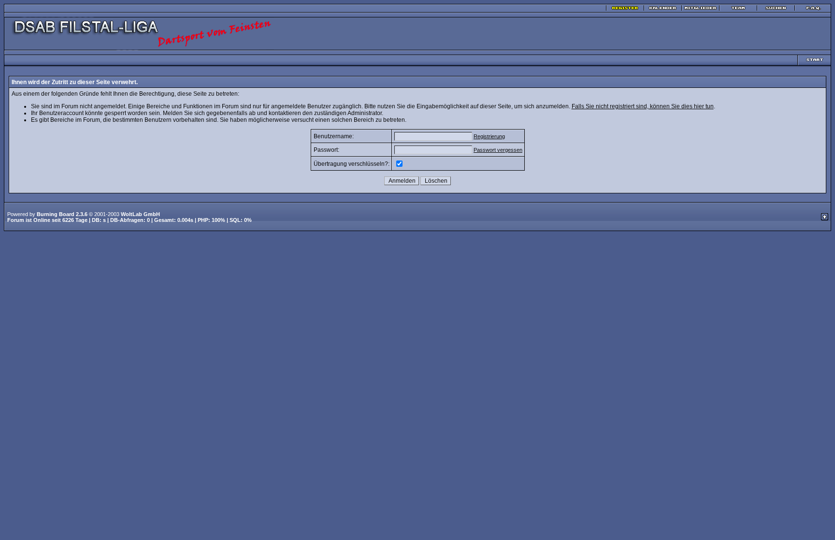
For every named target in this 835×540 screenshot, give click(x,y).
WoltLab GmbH (140, 214)
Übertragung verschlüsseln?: (351, 164)
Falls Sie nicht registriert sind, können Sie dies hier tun (643, 106)
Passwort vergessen (498, 150)
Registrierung (489, 136)
